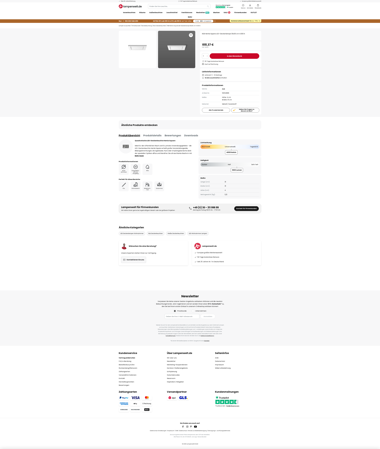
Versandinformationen (127, 375)
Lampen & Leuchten (125, 26)
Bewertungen (173, 135)
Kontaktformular (171, 336)
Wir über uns (172, 358)
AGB (216, 358)
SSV (203, 21)
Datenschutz (220, 361)
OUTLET (254, 12)
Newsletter (171, 361)
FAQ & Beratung (125, 361)
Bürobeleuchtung (147, 26)
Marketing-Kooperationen (177, 365)
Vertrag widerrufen (127, 358)
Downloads (191, 135)
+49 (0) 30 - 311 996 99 (206, 207)
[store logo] (130, 6)
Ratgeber (180, 382)
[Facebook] (184, 426)
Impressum (219, 365)
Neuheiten (202, 12)
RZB (223, 89)
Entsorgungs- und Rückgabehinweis (219, 430)
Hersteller (206, 341)
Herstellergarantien (126, 382)
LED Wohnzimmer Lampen (198, 233)
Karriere (170, 368)
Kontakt (122, 378)
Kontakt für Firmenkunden (246, 209)
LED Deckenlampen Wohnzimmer (131, 233)
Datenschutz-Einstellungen (158, 430)
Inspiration (171, 382)
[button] (191, 35)
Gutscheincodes (173, 375)
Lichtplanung (172, 371)
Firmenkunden (136, 26)
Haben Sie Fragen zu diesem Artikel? (246, 110)
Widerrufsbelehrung (223, 368)
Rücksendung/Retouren (128, 368)
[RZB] (126, 146)
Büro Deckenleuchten (159, 26)
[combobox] (179, 6)
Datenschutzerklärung (207, 336)
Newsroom (171, 378)
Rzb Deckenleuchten (155, 233)
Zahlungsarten (124, 371)
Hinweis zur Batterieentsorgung (197, 430)
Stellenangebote (181, 368)
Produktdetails (152, 135)
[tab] (129, 135)
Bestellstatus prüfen (126, 365)
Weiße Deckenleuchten (176, 233)
